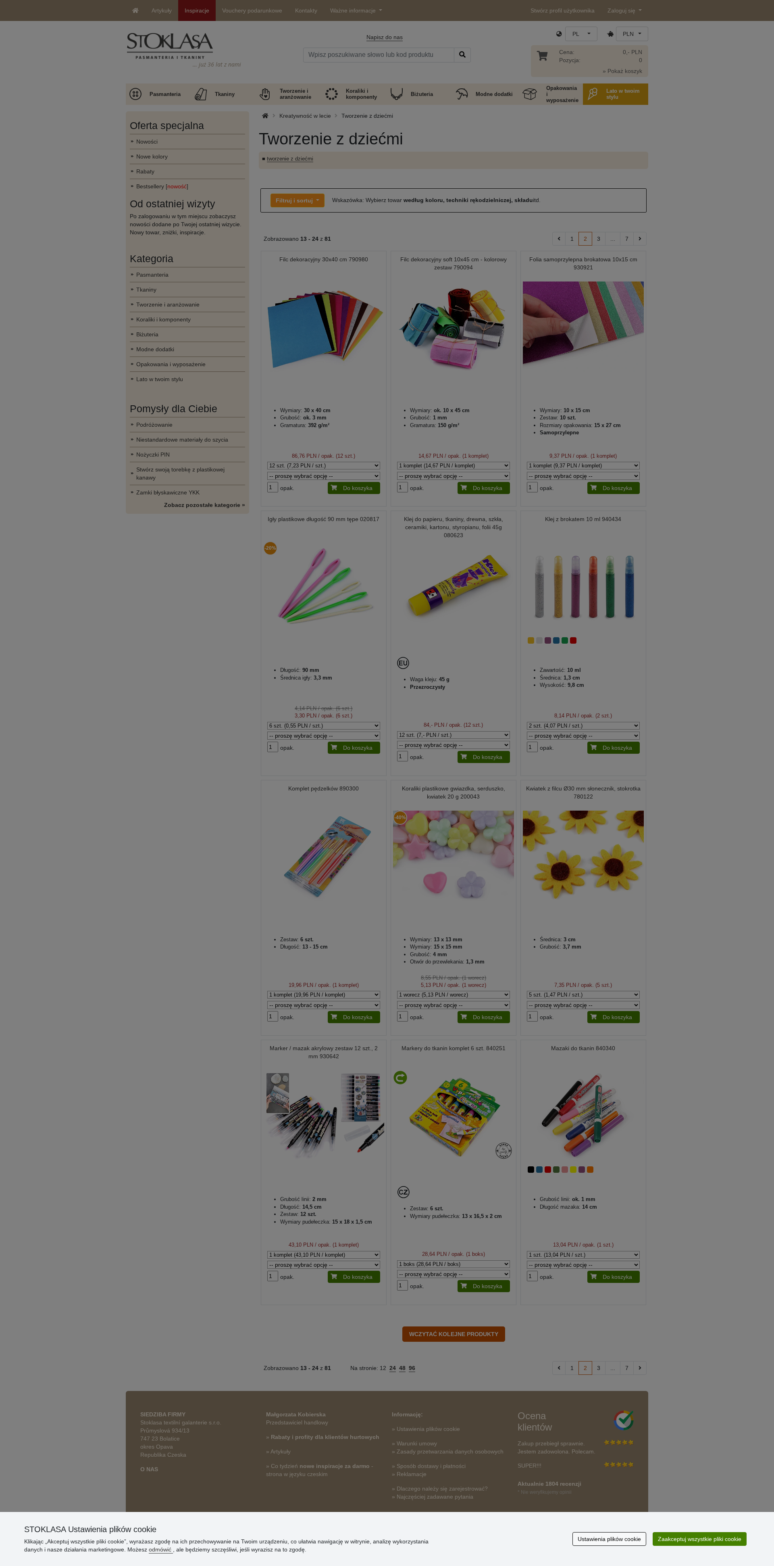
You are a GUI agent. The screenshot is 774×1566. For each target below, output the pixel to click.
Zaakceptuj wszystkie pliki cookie (699, 1539)
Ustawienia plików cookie (609, 1539)
